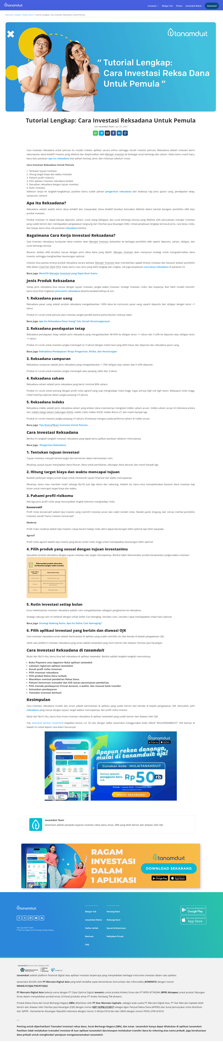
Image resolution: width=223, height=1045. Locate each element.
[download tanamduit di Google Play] (193, 910)
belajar (18, 15)
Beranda (9, 15)
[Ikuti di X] (24, 918)
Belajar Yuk (167, 6)
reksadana (33, 710)
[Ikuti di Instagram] (30, 918)
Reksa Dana (28, 15)
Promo (179, 6)
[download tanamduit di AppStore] (193, 920)
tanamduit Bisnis (193, 6)
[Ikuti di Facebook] (19, 918)
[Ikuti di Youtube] (36, 918)
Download (212, 6)
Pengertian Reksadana (53, 445)
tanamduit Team (106, 126)
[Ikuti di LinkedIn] (41, 918)
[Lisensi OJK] (44, 971)
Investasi (152, 6)
